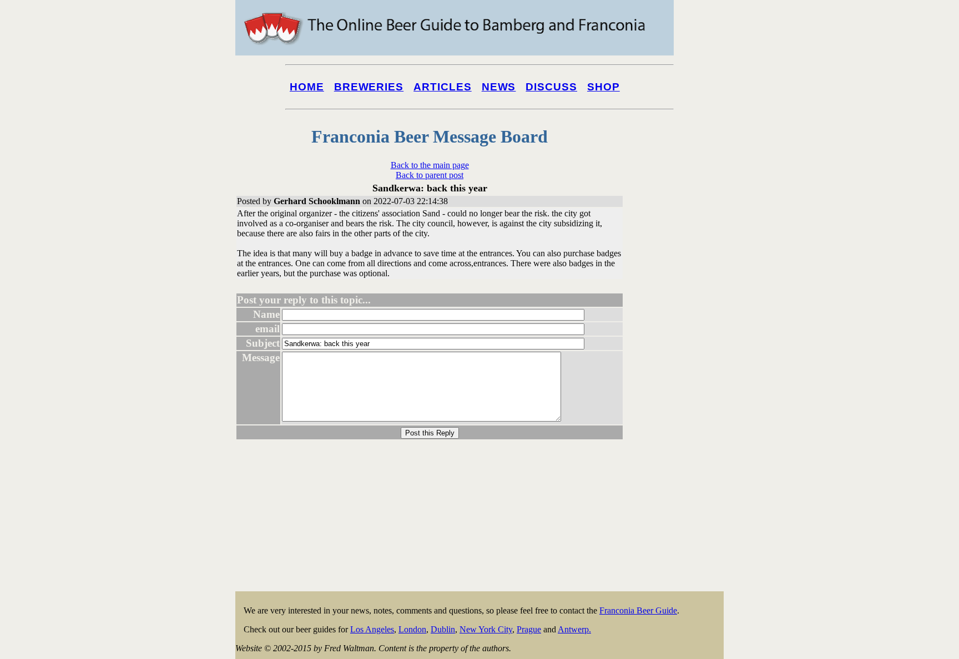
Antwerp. (574, 629)
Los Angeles (372, 629)
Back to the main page (430, 165)
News (499, 87)
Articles (442, 87)
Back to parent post (429, 175)
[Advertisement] (679, 422)
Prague (529, 629)
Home (307, 87)
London (412, 629)
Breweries (368, 87)
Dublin (443, 629)
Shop (603, 87)
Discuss (551, 87)
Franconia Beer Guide (638, 610)
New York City (486, 629)
